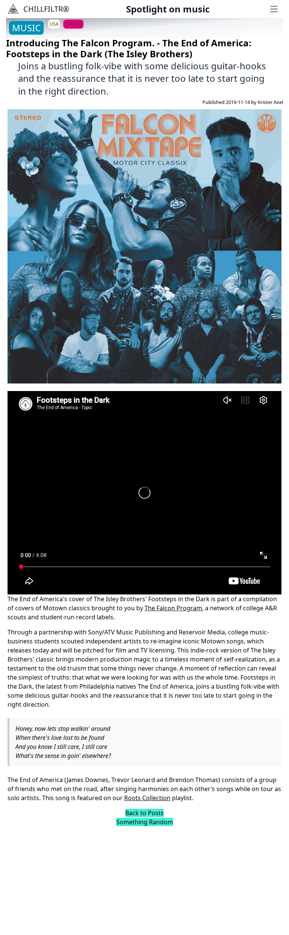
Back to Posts (144, 813)
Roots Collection (147, 798)
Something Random (144, 822)
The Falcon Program (173, 608)
